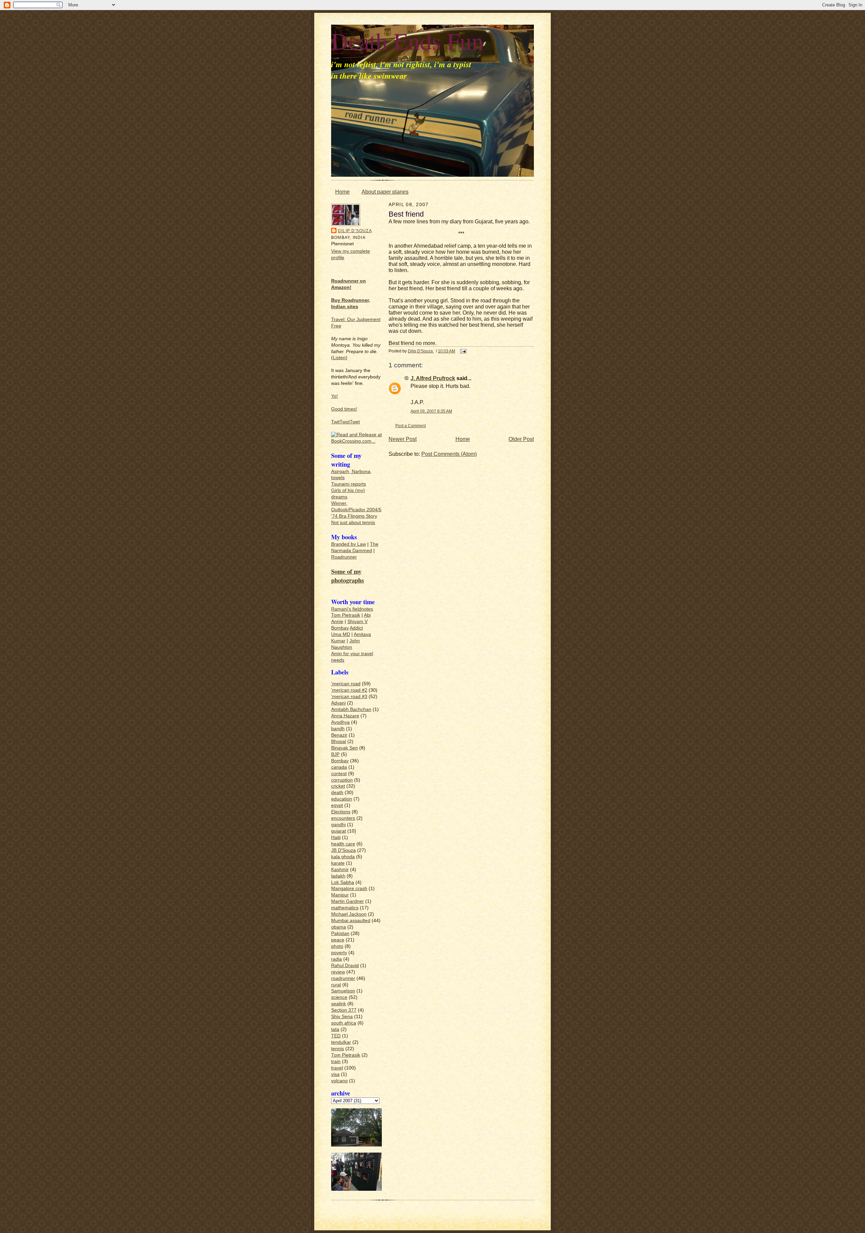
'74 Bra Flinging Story (354, 516)
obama (338, 927)
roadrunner (343, 978)
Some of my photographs (347, 576)
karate (338, 863)
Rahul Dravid (345, 965)
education (341, 799)
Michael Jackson (349, 914)
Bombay (340, 628)
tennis (337, 1048)
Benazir (339, 735)
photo (337, 946)
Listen (339, 357)
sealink (338, 1003)
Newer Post (403, 439)
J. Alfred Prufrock (433, 378)
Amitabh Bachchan (351, 709)
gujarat (338, 831)
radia (336, 959)
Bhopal (338, 741)
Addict (356, 628)
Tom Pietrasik (345, 615)
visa (335, 1074)
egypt (337, 805)
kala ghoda (343, 856)
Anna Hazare (345, 715)
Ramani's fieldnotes (352, 609)
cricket (338, 786)
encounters (343, 818)
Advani (338, 703)
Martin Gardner (347, 901)
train (336, 1061)
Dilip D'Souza (355, 230)
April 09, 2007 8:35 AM (431, 411)
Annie (337, 621)
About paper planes (385, 192)
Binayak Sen (344, 747)
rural (336, 984)
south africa (343, 1023)
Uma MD (340, 634)
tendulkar (341, 1042)
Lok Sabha (342, 882)
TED (336, 1035)
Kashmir (340, 869)
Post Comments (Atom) (449, 454)
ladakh (338, 876)
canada (339, 767)
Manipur (340, 894)
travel (337, 1067)
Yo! (334, 396)
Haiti (336, 837)
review (338, 972)
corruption (342, 780)
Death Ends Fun (407, 40)
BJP (335, 754)
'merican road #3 (349, 696)
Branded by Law (348, 544)
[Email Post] (462, 351)
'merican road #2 (349, 690)
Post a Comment (410, 425)
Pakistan (340, 933)
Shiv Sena (342, 1016)
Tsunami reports (348, 484)
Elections (340, 811)
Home (342, 192)
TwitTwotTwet (345, 421)
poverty (339, 952)
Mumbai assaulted (350, 920)
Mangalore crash (349, 888)
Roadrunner (344, 557)
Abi (367, 615)
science (339, 997)
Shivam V (357, 621)
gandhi (338, 824)
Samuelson (343, 990)
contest (339, 773)
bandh (338, 728)
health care (343, 843)
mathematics (345, 907)
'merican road (346, 683)
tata (335, 1029)
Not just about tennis (353, 522)
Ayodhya (340, 722)
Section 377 (343, 1010)
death (337, 792)
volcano (339, 1080)
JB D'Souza (343, 850)
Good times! (344, 409)
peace (337, 939)
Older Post (521, 439)
